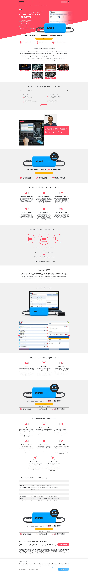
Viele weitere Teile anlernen (50, 78)
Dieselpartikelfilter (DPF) (50, 70)
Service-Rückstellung (24, 70)
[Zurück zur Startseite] (21, 1)
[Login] (68, 2)
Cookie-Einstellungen (22, 569)
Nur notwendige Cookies (33, 569)
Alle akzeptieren (63, 569)
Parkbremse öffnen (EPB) (37, 70)
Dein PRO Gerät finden (63, 544)
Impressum (58, 567)
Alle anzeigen (44, 105)
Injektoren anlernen (63, 70)
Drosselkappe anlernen (37, 78)
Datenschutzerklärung (48, 567)
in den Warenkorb (44, 38)
